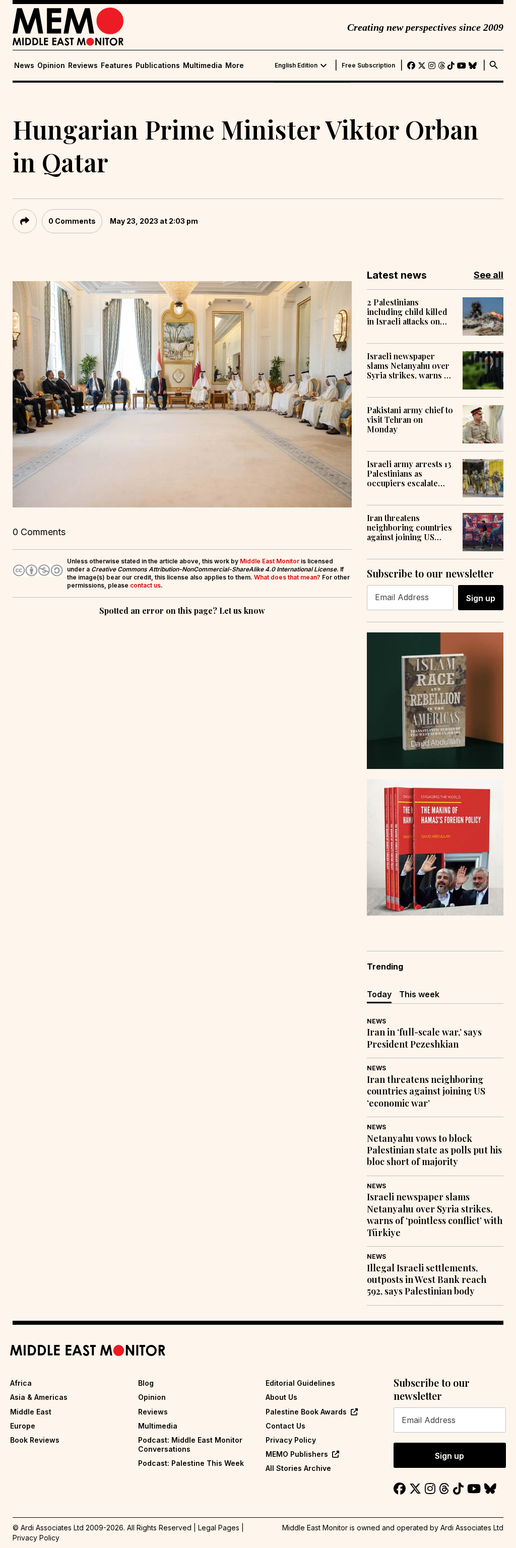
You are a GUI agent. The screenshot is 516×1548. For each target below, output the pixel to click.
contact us (145, 585)
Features (117, 65)
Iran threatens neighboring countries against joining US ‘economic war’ (409, 527)
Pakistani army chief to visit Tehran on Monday (410, 419)
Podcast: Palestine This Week (191, 1463)
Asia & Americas (39, 1397)
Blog (146, 1383)
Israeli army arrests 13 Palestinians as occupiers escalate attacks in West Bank (409, 473)
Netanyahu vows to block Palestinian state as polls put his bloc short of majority (434, 1150)
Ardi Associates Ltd (471, 1527)
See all (488, 275)
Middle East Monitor (269, 561)
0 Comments (72, 221)
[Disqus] (182, 756)
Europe (22, 1426)
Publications (158, 65)
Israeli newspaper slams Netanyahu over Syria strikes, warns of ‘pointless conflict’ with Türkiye (411, 365)
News (24, 65)
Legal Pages (218, 1527)
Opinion (51, 65)
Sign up (480, 598)
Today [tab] (379, 994)
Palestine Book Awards (306, 1411)
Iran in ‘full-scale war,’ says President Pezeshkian (424, 1038)
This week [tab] (419, 994)
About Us (281, 1397)
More (234, 65)
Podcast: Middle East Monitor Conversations (190, 1444)
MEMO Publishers (297, 1454)
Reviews (83, 65)
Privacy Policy (291, 1440)
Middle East (30, 1411)
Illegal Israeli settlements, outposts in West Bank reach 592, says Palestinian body (426, 1280)
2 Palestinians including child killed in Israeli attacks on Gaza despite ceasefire (409, 312)
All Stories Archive (298, 1468)
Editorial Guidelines (300, 1383)
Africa (21, 1383)
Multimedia (202, 65)
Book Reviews (34, 1440)
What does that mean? (287, 577)
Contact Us (285, 1426)
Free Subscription (368, 65)
